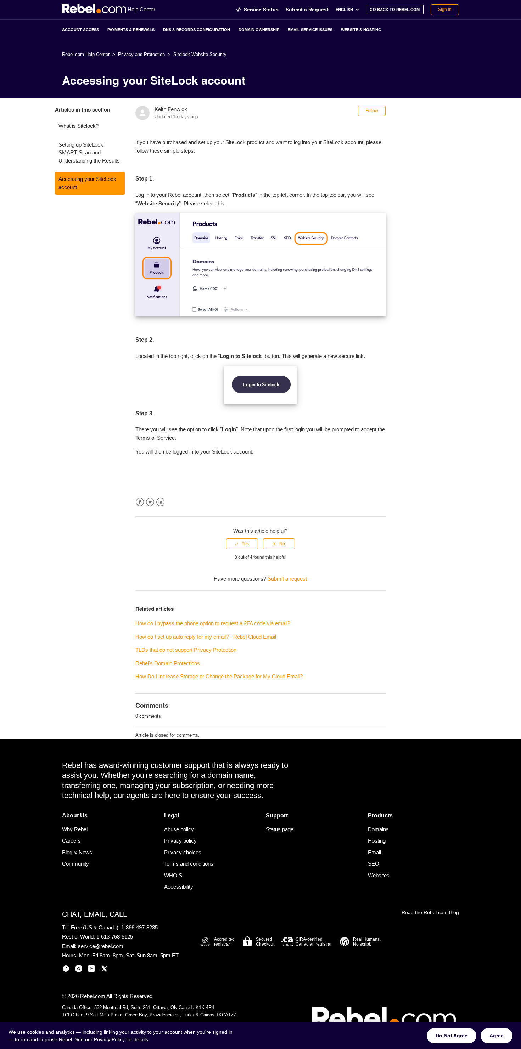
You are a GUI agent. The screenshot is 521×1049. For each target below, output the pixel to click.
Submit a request (287, 579)
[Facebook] (66, 970)
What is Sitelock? (78, 126)
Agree (496, 1035)
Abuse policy (179, 829)
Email (374, 852)
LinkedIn (160, 502)
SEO (373, 864)
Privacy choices (182, 852)
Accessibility (178, 887)
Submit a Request (307, 9)
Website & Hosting (361, 30)
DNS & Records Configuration (196, 30)
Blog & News (77, 852)
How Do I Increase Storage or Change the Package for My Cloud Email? (219, 676)
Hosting (377, 841)
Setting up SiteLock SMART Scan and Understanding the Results (89, 153)
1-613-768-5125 (114, 937)
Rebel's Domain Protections (167, 663)
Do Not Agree (451, 1035)
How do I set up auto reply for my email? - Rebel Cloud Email (205, 637)
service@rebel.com (100, 946)
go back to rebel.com (395, 9)
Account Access (80, 30)
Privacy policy (180, 841)
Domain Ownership (259, 30)
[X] (104, 970)
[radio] (242, 543)
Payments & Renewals (131, 30)
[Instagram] (79, 970)
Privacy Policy (109, 1039)
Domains (378, 829)
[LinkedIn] (91, 970)
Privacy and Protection (141, 54)
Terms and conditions (188, 864)
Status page (279, 829)
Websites (379, 875)
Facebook (139, 502)
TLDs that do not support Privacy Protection (185, 650)
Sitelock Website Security (199, 54)
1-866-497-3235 (139, 927)
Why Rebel (75, 829)
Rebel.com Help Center (86, 54)
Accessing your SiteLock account (87, 183)
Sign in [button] (445, 9)
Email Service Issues (310, 30)
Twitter (150, 502)
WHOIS (173, 875)
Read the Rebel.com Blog (430, 912)
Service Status (261, 9)
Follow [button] (371, 110)
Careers (71, 841)
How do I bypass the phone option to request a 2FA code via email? (212, 623)
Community (75, 864)
